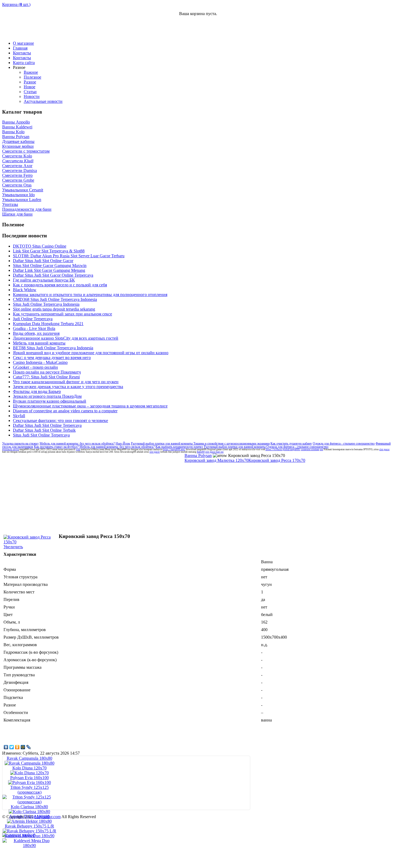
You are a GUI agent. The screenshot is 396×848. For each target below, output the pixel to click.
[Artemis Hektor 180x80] (29, 821)
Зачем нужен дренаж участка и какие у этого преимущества (68, 386)
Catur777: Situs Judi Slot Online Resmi (46, 377)
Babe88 (201, 452)
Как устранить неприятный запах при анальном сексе (62, 314)
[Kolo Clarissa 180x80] (29, 811)
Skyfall (19, 415)
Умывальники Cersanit (22, 190)
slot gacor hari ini (214, 452)
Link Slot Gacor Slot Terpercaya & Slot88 (49, 251)
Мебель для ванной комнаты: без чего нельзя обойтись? (77, 443)
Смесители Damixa (19, 170)
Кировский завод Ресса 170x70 (276, 460)
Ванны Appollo (16, 122)
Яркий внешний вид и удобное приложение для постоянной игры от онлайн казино (90, 352)
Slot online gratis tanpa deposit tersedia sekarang (54, 309)
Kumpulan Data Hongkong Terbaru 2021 (48, 323)
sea (321, 449)
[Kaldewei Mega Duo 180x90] (29, 845)
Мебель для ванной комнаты (39, 343)
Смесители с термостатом (26, 151)
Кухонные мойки (18, 146)
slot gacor (384, 449)
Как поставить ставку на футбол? (56, 447)
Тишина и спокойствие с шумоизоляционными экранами (231, 443)
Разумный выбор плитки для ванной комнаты (162, 443)
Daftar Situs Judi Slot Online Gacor (43, 260)
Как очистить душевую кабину (291, 443)
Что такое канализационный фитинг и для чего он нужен (66, 381)
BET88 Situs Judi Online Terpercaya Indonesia (53, 348)
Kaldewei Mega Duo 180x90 (29, 835)
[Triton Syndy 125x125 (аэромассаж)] (29, 802)
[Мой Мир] (23, 747)
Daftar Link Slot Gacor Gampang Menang (49, 270)
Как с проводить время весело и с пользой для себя (60, 285)
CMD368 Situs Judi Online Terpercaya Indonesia (55, 299)
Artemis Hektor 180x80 (29, 816)
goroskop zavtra (10, 449)
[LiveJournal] (29, 747)
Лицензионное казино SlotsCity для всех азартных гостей (65, 338)
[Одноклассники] (17, 747)
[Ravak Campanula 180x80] (29, 763)
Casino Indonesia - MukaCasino (40, 362)
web (78, 449)
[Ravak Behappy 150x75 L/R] (29, 831)
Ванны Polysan (15, 136)
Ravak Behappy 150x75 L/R (29, 826)
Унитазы (10, 204)
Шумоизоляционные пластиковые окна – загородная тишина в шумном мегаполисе (90, 406)
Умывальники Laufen (21, 199)
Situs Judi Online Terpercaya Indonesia (46, 304)
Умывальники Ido (18, 194)
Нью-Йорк (123, 443)
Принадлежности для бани (26, 209)
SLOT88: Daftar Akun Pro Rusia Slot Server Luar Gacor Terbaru (68, 256)
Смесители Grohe (18, 180)
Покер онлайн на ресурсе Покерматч (47, 372)
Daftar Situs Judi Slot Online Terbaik (44, 430)
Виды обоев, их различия (36, 333)
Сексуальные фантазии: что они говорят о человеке (60, 420)
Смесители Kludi (17, 161)
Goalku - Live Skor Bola (34, 328)
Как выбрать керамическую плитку (179, 447)
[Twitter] (12, 747)
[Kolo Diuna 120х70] (29, 772)
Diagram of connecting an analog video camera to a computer (65, 411)
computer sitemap (310, 449)
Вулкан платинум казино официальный (49, 401)
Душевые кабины (18, 141)
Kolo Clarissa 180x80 (29, 806)
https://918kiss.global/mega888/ (282, 449)
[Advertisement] (331, 28)
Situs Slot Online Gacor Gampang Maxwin (49, 265)
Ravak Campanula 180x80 (29, 758)
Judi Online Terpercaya (33, 318)
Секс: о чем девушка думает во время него (52, 357)
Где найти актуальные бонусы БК (44, 280)
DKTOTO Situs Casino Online (39, 246)
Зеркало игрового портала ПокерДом (47, 396)
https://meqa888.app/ (174, 449)
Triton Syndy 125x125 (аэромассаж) (29, 789)
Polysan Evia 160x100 (29, 777)
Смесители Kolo (17, 156)
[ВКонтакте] (6, 747)
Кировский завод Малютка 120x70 (216, 460)
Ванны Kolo (13, 131)
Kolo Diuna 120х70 (29, 768)
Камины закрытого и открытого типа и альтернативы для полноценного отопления (90, 294)
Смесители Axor (17, 165)
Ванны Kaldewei (17, 127)
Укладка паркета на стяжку (20, 443)
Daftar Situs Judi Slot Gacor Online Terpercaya (53, 275)
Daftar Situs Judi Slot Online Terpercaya (47, 425)
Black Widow (24, 289)
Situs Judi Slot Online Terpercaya (41, 435)
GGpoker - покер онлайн (35, 367)
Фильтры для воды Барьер (37, 391)
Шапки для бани (17, 214)
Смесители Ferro (17, 175)
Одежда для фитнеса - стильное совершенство (344, 443)
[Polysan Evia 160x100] (29, 782)
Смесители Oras (17, 185)
